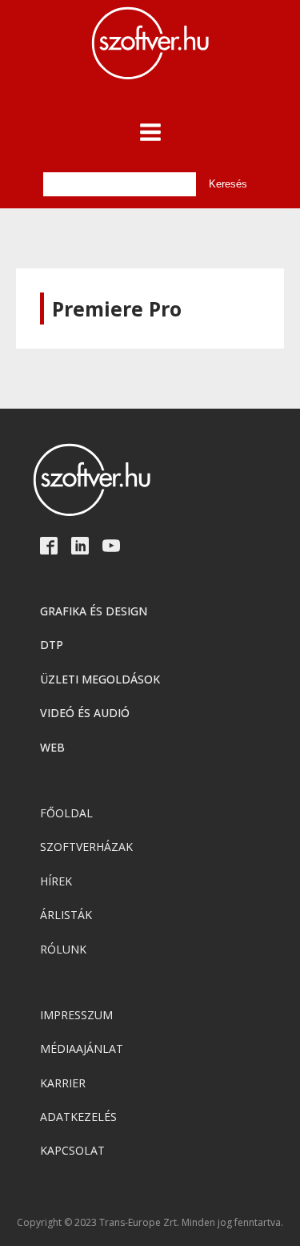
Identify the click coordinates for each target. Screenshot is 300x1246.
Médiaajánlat (81, 1048)
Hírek (56, 881)
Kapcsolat (72, 1150)
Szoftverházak (86, 846)
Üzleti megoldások (100, 679)
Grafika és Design (93, 611)
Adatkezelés (78, 1116)
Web (52, 747)
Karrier (63, 1083)
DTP (51, 644)
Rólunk (63, 949)
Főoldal (66, 813)
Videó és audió (85, 712)
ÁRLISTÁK (66, 914)
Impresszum (76, 1014)
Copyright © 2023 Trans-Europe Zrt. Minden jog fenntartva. (150, 1222)
